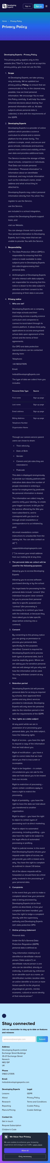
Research (6, 1101)
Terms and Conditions (37, 1101)
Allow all (25, 1150)
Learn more (37, 1144)
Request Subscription (11, 1125)
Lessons (5, 1093)
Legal (29, 1089)
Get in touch (7, 1121)
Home (4, 21)
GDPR (29, 1093)
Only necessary (25, 1156)
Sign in (28, 6)
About (5, 1097)
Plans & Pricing (8, 1109)
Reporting (6, 1105)
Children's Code (9, 1129)
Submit (42, 1039)
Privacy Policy (33, 1097)
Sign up (39, 6)
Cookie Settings (34, 1109)
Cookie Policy (33, 1105)
